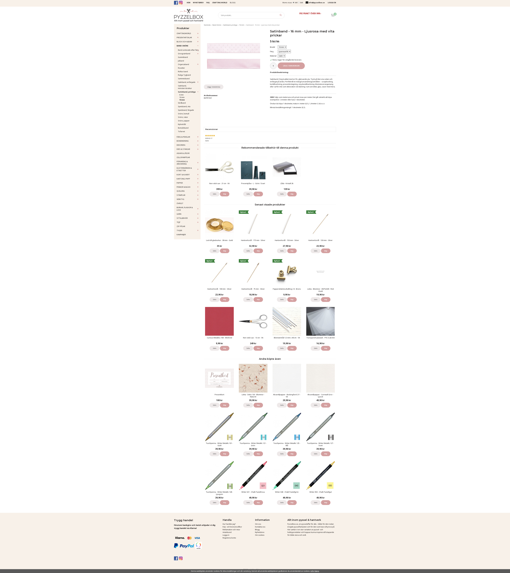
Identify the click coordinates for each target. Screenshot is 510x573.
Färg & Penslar (183, 137)
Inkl (296, 2)
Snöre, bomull (183, 113)
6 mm (181, 95)
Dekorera (181, 145)
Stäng (316, 571)
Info (214, 194)
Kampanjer (181, 234)
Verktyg (180, 199)
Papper (180, 183)
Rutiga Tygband (184, 75)
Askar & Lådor (183, 153)
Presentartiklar (184, 37)
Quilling (181, 191)
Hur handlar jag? (229, 524)
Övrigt (180, 203)
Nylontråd (182, 124)
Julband (181, 61)
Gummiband (183, 57)
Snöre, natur (183, 117)
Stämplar (181, 195)
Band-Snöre (182, 46)
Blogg (232, 2)
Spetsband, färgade (186, 110)
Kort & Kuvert (183, 174)
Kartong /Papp (183, 179)
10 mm (181, 97)
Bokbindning (183, 141)
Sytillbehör (182, 218)
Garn (179, 214)
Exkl (301, 2)
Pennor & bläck (183, 187)
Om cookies (259, 535)
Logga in (226, 535)
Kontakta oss (260, 527)
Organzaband (183, 64)
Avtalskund (227, 532)
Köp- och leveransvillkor (232, 527)
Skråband (182, 103)
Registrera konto (229, 538)
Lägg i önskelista (213, 87)
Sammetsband (184, 78)
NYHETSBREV (198, 2)
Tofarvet (181, 131)
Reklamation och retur (231, 529)
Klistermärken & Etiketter (184, 169)
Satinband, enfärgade (186, 82)
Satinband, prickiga (187, 92)
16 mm (182, 100)
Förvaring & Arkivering (182, 162)
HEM (188, 2)
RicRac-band (183, 71)
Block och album (184, 41)
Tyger (179, 230)
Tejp (178, 222)
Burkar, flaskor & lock (185, 208)
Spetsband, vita (184, 106)
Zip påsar (181, 226)
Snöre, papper (184, 120)
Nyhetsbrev (259, 532)
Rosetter (181, 68)
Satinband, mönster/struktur (185, 87)
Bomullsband (183, 128)
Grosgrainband (184, 53)
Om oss (258, 524)
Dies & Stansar (183, 149)
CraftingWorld (184, 33)
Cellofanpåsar (183, 157)
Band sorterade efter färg (188, 50)
